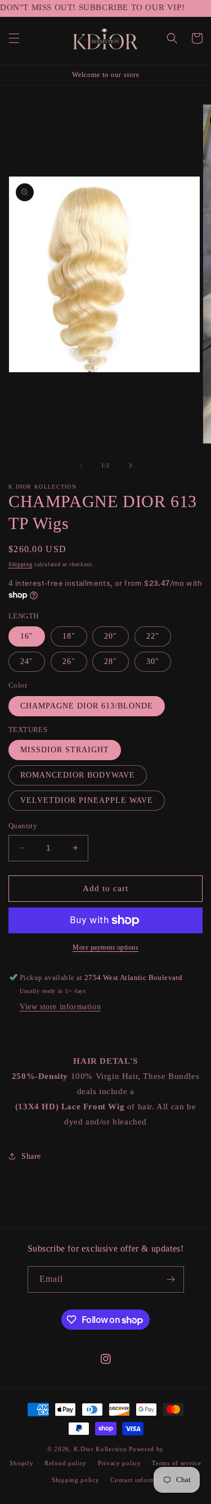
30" (152, 661)
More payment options (105, 947)
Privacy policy (119, 1463)
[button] (14, 38)
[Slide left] (81, 465)
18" (68, 636)
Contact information (140, 1479)
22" (152, 636)
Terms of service (176, 1463)
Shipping (20, 564)
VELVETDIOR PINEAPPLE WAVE (86, 800)
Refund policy (65, 1463)
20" (110, 636)
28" (110, 661)
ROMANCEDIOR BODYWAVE (77, 775)
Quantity (22, 825)
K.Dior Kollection (100, 1449)
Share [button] (31, 1156)
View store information (60, 1006)
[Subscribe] (171, 1279)
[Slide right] (130, 465)
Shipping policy (76, 1479)
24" (26, 661)
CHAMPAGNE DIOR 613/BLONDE (86, 706)
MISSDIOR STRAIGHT (64, 750)
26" (68, 661)
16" (26, 636)
